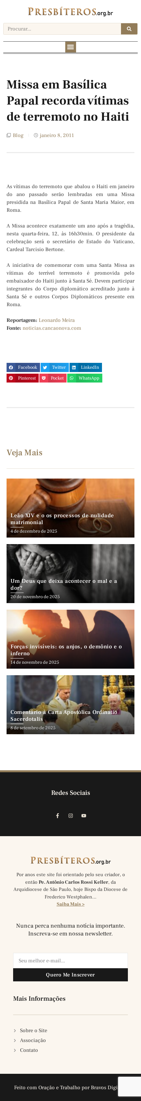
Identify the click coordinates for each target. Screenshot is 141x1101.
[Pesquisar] (129, 28)
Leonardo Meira (57, 320)
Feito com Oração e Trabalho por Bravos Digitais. (70, 1087)
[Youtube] (84, 816)
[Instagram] (70, 816)
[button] (70, 47)
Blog (18, 135)
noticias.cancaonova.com (52, 328)
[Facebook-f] (57, 816)
